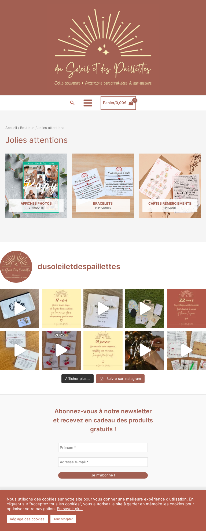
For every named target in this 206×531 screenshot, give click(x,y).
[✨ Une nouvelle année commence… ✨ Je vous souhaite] (103, 350)
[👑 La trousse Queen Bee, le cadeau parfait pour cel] (19, 308)
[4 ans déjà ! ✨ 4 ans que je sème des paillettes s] (61, 350)
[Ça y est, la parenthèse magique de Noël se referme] (144, 350)
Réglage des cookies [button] (27, 519)
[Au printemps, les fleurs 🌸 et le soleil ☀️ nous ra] (186, 308)
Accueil (11, 128)
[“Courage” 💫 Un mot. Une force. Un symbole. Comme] (103, 308)
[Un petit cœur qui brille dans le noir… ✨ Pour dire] (19, 350)
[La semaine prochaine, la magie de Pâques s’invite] (144, 308)
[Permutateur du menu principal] (87, 102)
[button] (72, 103)
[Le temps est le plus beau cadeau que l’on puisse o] (61, 308)
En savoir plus (70, 508)
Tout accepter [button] (63, 519)
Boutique (27, 128)
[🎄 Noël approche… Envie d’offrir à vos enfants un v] (186, 350)
